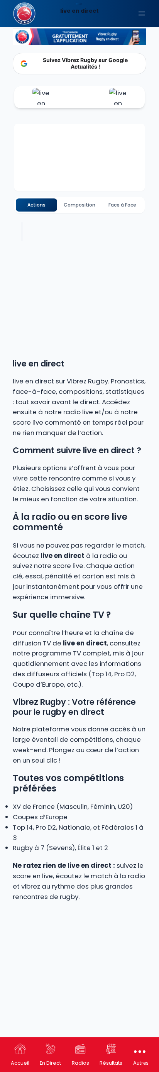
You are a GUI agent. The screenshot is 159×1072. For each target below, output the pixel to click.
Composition (79, 205)
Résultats (111, 1063)
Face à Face (122, 205)
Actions (36, 205)
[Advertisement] (79, 988)
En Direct (50, 1063)
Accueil (20, 1063)
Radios (80, 1063)
